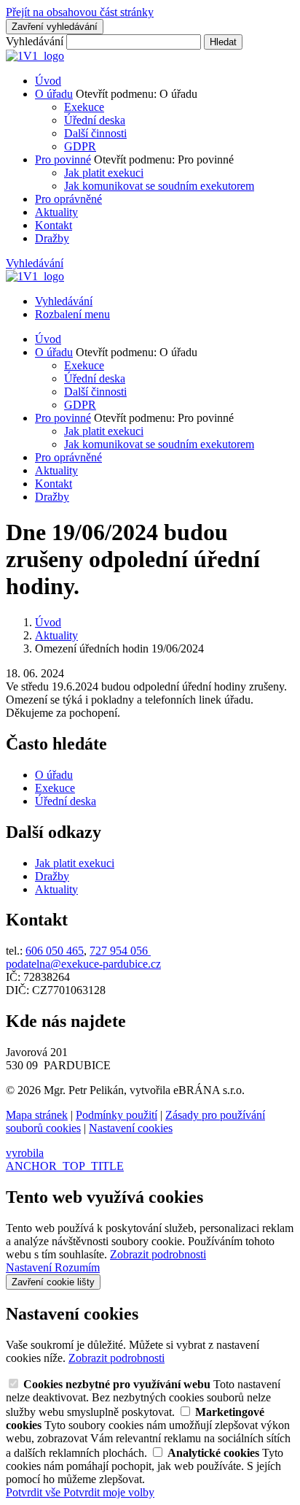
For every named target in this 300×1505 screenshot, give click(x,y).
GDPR (80, 146)
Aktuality (56, 212)
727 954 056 (120, 950)
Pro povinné (63, 159)
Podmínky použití (116, 1115)
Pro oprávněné (68, 199)
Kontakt (53, 225)
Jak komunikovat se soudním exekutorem (159, 186)
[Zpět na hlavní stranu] (35, 56)
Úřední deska (94, 120)
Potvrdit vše (34, 1492)
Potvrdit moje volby (108, 1492)
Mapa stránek (37, 1115)
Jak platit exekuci (103, 172)
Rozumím (77, 1267)
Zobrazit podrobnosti (158, 1254)
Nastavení (30, 1267)
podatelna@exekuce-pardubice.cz (83, 964)
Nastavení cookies (131, 1128)
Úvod (48, 80)
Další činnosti (95, 133)
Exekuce (84, 107)
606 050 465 (54, 950)
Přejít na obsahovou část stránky (80, 12)
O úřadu (54, 94)
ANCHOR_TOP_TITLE (65, 1166)
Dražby (52, 238)
